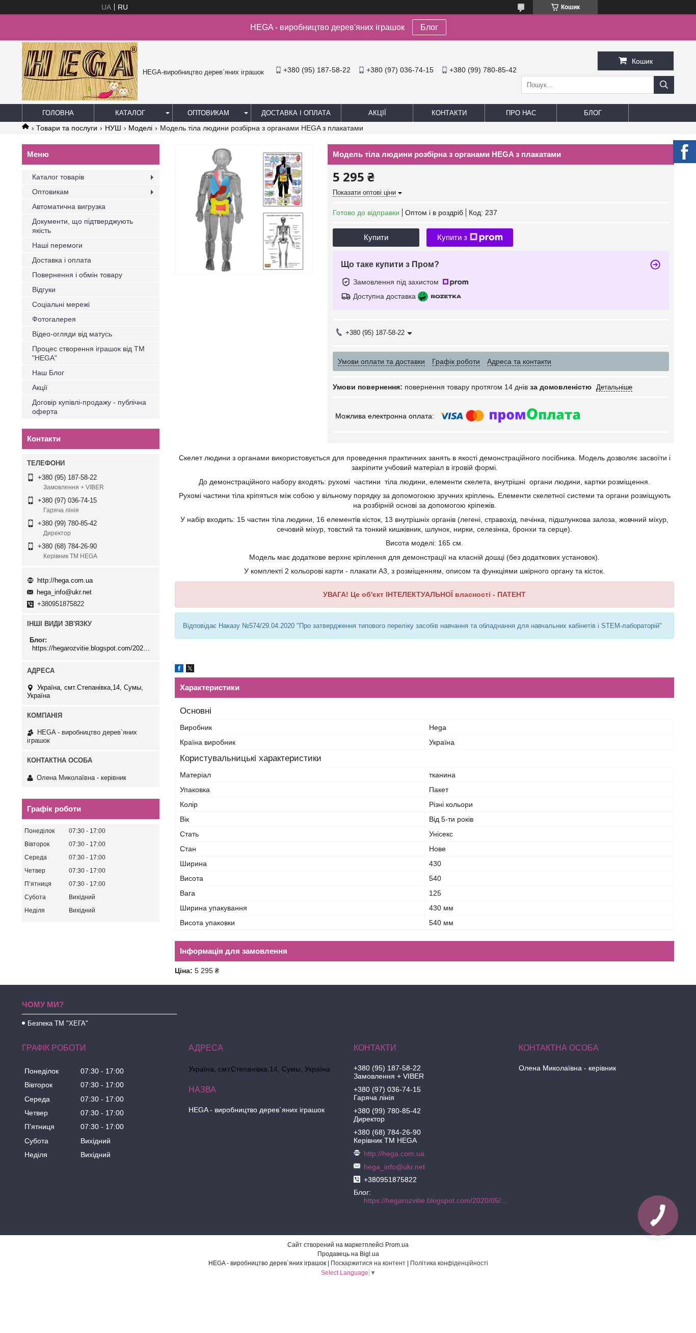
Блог (429, 27)
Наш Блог (48, 373)
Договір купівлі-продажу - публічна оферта (89, 406)
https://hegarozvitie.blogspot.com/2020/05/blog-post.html (92, 648)
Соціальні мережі (61, 304)
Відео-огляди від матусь (72, 334)
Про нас (521, 113)
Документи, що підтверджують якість (82, 225)
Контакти (449, 113)
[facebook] (179, 670)
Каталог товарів (58, 177)
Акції (377, 113)
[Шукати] (664, 85)
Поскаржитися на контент (368, 1263)
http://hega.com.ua (65, 580)
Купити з (452, 237)
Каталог (130, 113)
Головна (58, 113)
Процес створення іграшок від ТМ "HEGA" (88, 353)
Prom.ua (397, 1244)
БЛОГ (593, 113)
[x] (190, 670)
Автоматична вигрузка (68, 206)
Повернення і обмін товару (77, 275)
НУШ (113, 128)
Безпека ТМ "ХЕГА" (58, 1023)
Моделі (140, 128)
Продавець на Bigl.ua (348, 1254)
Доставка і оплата (296, 113)
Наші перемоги (57, 245)
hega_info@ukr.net (64, 592)
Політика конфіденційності (449, 1263)
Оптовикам (208, 113)
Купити (376, 237)
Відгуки (44, 289)
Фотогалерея (54, 319)
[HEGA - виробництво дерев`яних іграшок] (80, 98)
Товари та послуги (66, 128)
